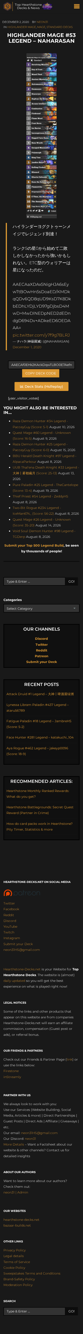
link (69, 1059)
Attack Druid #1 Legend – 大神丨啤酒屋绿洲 (40, 694)
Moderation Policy (18, 1285)
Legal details (13, 1256)
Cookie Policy (14, 1268)
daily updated (14, 981)
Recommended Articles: (41, 781)
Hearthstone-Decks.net (22, 969)
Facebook (11, 909)
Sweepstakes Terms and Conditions (31, 1273)
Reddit (41, 650)
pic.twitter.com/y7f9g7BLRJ (41, 335)
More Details (13, 1144)
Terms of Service (16, 1262)
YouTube (10, 926)
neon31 (42, 22)
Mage (41, 27)
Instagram (11, 938)
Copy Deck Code (40, 373)
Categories (12, 600)
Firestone (11, 1071)
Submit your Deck (41, 662)
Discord (41, 639)
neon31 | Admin (15, 1192)
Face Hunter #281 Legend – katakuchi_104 (40, 737)
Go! (71, 581)
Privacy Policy (14, 1250)
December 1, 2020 (27, 347)
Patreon (41, 656)
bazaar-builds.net (17, 1225)
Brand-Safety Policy (19, 1279)
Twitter (42, 645)
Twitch (8, 932)
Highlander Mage (21, 27)
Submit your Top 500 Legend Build (34, 545)
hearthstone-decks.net (21, 1220)
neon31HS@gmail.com (21, 950)
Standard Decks (60, 27)
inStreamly (12, 1077)
